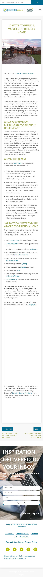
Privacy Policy (31, 542)
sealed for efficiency (13, 276)
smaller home (15, 240)
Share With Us (22, 533)
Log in (21, 575)
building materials (12, 260)
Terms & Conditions (15, 542)
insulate (23, 267)
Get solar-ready (11, 279)
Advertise (24, 536)
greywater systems (21, 255)
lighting (24, 264)
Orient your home (12, 244)
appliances (33, 249)
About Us (9, 533)
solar (18, 270)
